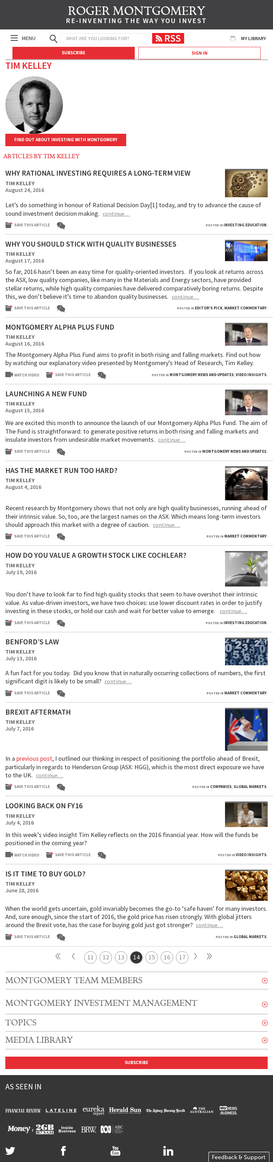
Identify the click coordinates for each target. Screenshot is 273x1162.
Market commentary (245, 307)
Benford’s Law (32, 641)
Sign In (200, 53)
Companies (221, 786)
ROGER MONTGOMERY (136, 16)
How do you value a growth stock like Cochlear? (95, 555)
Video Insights (251, 374)
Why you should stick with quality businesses (90, 244)
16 (167, 957)
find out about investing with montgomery (65, 140)
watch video (26, 375)
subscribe (136, 1062)
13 (121, 957)
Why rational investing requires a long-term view (98, 173)
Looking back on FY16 (44, 805)
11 (90, 957)
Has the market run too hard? (61, 470)
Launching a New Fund (46, 393)
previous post (34, 758)
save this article (32, 224)
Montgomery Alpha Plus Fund (59, 327)
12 (106, 957)
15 (152, 957)
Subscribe (73, 53)
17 (182, 957)
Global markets (250, 786)
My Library (253, 38)
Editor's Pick (209, 307)
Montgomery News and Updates (202, 374)
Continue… (116, 213)
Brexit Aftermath (38, 712)
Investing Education (245, 224)
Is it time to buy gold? (45, 874)
